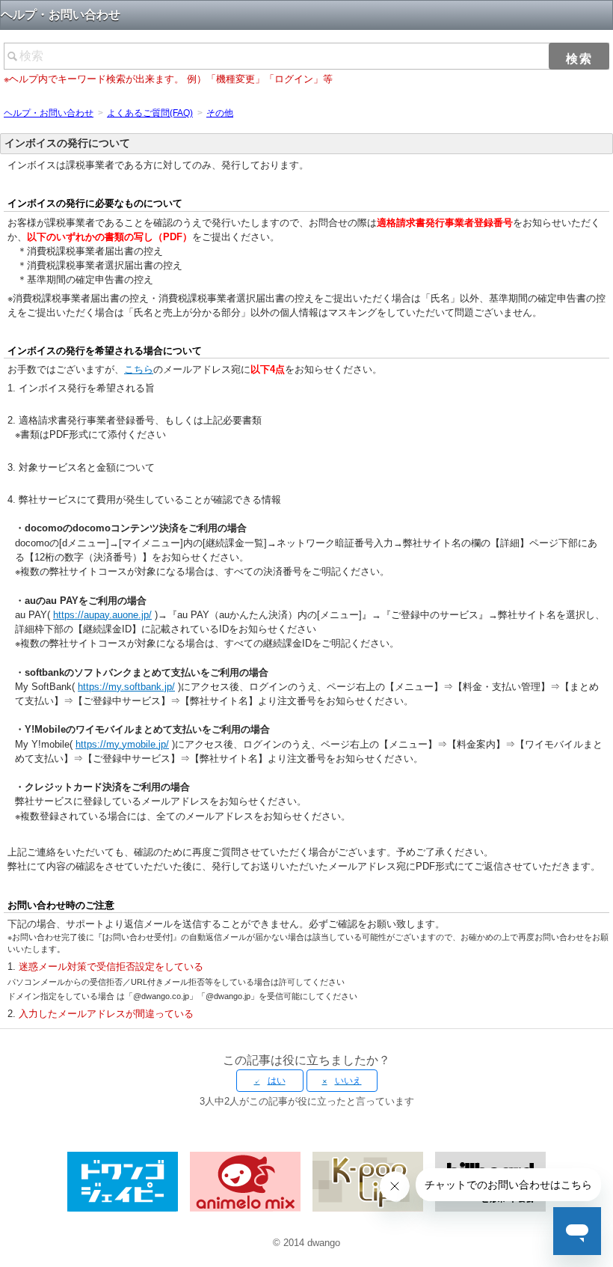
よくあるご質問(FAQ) (150, 113)
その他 (219, 113)
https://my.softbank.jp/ (126, 686)
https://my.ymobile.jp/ (122, 744)
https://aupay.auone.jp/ (102, 614)
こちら (138, 369)
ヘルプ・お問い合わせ (48, 113)
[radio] (270, 1080)
